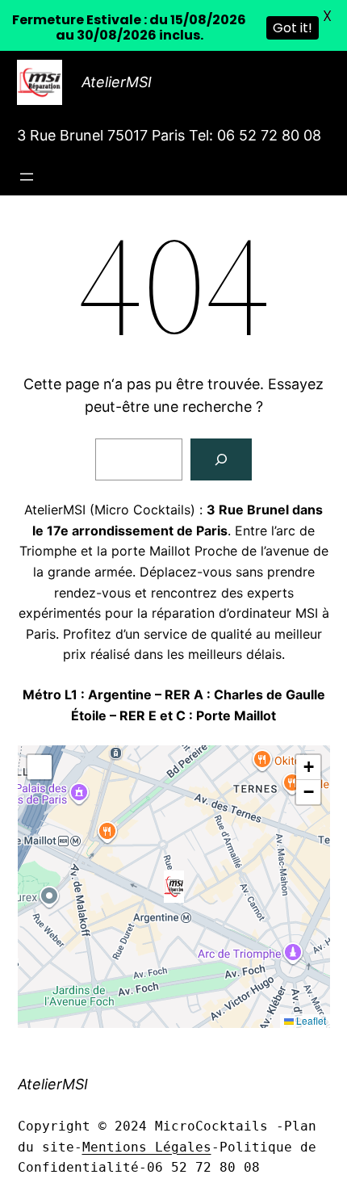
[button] (174, 886)
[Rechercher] (221, 459)
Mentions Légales (146, 1147)
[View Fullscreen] (39, 767)
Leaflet (310, 1020)
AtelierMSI (117, 81)
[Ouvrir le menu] (26, 177)
